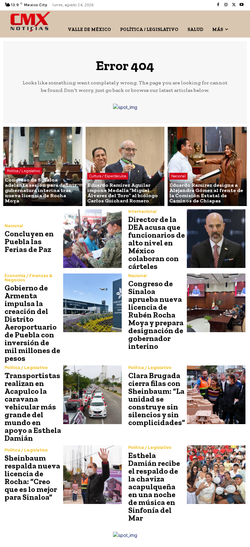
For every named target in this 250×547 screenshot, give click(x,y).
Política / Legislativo (23, 171)
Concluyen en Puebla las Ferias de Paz (29, 241)
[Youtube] (241, 5)
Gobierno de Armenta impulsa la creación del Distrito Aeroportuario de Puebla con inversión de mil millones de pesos (32, 323)
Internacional (142, 211)
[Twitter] (234, 5)
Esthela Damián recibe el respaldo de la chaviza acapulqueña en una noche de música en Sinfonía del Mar (154, 487)
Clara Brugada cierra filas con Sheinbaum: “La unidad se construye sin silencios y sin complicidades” (156, 399)
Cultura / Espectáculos (107, 176)
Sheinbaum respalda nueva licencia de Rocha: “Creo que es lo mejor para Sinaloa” (32, 477)
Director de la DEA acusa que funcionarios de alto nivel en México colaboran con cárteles (156, 242)
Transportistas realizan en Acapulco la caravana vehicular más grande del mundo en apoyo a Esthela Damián (33, 407)
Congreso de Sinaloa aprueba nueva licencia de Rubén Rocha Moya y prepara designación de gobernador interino (156, 315)
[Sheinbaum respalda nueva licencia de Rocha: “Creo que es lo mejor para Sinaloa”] (92, 474)
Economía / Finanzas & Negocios (28, 278)
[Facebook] (218, 5)
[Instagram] (226, 5)
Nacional (178, 176)
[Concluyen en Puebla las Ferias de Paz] (92, 238)
